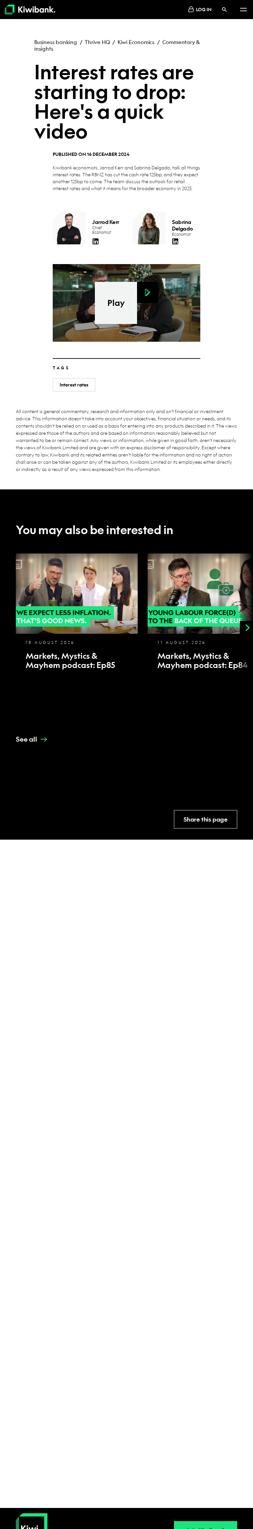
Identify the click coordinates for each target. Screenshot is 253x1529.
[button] (147, 292)
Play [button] (116, 302)
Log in (203, 9)
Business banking (55, 41)
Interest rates (74, 384)
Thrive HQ (97, 41)
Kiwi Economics (136, 41)
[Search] (224, 9)
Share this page (205, 819)
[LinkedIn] (95, 241)
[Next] (246, 627)
